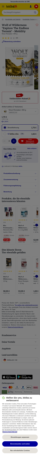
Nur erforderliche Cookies (20, 450)
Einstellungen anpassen (20, 437)
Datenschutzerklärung (10, 432)
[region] (20, 425)
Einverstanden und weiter (20, 444)
